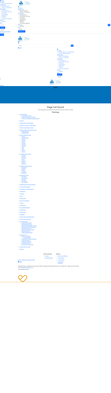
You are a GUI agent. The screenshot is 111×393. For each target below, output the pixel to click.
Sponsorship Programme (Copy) (27, 217)
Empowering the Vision (27, 224)
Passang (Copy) (25, 138)
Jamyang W (24, 167)
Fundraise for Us (23, 235)
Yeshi (23, 149)
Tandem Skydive (27, 237)
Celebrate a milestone (26, 241)
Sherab (23, 170)
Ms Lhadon (24, 176)
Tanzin (23, 159)
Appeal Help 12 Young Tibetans (26, 123)
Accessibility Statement (25, 207)
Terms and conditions (24, 200)
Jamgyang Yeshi (25, 132)
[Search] (72, 46)
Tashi (23, 147)
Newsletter (22, 214)
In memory (22, 17)
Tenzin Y (23, 136)
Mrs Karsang (24, 178)
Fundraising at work (26, 243)
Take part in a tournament (27, 244)
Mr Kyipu (24, 179)
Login (2, 34)
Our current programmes (64, 53)
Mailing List (22, 20)
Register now (22, 31)
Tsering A (24, 158)
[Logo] (24, 3)
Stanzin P (24, 162)
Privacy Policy (23, 212)
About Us (22, 249)
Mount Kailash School (26, 228)
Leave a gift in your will (25, 16)
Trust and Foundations (25, 23)
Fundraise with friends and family (29, 239)
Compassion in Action (26, 115)
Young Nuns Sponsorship (25, 154)
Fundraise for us (23, 15)
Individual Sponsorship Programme (27, 184)
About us (20, 24)
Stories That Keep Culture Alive (28, 117)
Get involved (20, 13)
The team (22, 26)
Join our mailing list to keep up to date (26, 260)
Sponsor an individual (63, 56)
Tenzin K (23, 150)
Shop (19, 27)
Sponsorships (21, 9)
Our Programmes (24, 221)
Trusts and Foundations (25, 186)
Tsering (23, 139)
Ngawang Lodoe (25, 131)
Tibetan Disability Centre (27, 232)
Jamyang (23, 168)
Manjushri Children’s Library (28, 229)
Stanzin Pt (24, 163)
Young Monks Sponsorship (26, 166)
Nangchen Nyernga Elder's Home (29, 225)
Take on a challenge (26, 236)
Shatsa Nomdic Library (27, 223)
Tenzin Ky (24, 144)
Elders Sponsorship (24, 175)
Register (59, 74)
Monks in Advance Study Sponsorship (28, 130)
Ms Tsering (24, 180)
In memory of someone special (26, 189)
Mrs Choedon (25, 182)
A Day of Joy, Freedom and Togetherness (30, 118)
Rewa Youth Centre (26, 231)
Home (21, 196)
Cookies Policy (61, 260)
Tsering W (24, 171)
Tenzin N (23, 146)
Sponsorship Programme (25, 219)
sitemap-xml (22, 191)
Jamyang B (24, 173)
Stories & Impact (23, 114)
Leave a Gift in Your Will (25, 247)
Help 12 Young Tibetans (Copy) (26, 127)
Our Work (2, 33)
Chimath (23, 155)
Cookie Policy (23, 210)
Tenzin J (23, 142)
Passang (23, 143)
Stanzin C (24, 161)
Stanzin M (24, 156)
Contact (21, 203)
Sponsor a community (25, 12)
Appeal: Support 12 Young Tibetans (66, 52)
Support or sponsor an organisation (28, 125)
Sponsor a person (24, 10)
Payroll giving (23, 19)
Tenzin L (23, 151)
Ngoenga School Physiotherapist (29, 227)
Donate (20, 29)
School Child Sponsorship (25, 135)
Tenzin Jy (23, 140)
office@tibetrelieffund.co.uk (27, 267)
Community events (26, 240)
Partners (22, 22)
